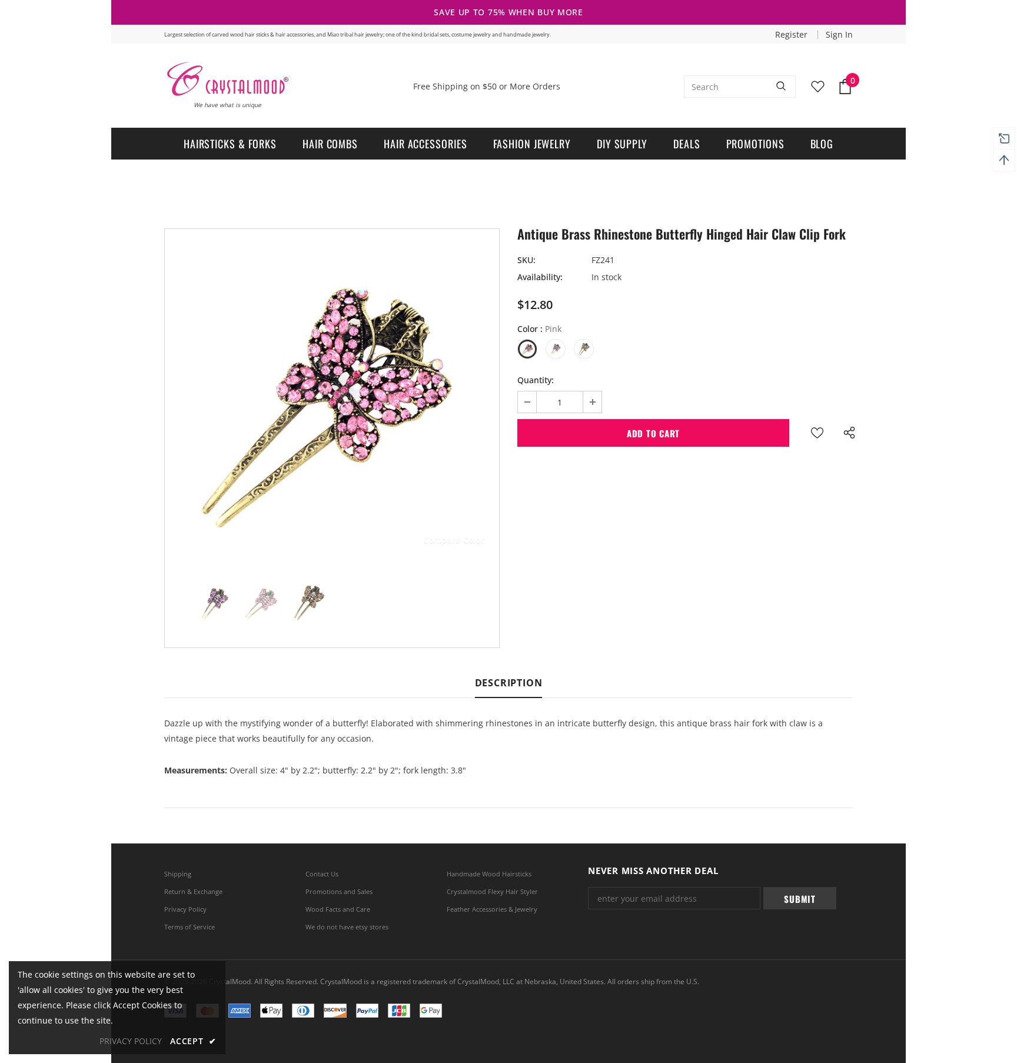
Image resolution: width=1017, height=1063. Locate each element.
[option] (332, 396)
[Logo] (227, 79)
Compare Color (453, 539)
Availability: (540, 277)
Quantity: (535, 380)
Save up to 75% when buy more (508, 12)
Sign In (839, 34)
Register (792, 34)
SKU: (526, 259)
